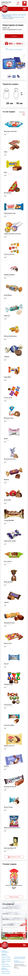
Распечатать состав (15, 857)
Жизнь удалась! (8, 582)
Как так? (6, 664)
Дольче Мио (7, 500)
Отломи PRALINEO (9, 520)
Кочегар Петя (8, 704)
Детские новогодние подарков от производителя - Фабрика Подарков (14, 15)
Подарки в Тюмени (6, 957)
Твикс (5, 152)
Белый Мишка (8, 295)
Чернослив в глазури (10, 541)
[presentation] (21, 864)
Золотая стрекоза (9, 254)
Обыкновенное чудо (10, 213)
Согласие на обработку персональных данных (19, 957)
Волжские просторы (10, 459)
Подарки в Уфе (5, 964)
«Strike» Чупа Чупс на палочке (12, 233)
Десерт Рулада (8, 807)
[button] (24, 9)
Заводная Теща (8, 684)
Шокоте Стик (7, 643)
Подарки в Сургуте (5, 959)
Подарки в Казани (5, 973)
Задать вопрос (14, 935)
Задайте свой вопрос (8, 924)
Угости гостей (8, 397)
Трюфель (6, 356)
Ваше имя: (5, 908)
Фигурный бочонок (9, 623)
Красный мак (7, 193)
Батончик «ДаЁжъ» (9, 725)
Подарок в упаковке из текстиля (16, 17)
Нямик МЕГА (7, 377)
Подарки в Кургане (6, 966)
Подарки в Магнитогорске (5, 968)
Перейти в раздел (14, 897)
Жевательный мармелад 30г (12, 827)
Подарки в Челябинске (4, 954)
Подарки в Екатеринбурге (5, 951)
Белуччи (6, 766)
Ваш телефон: (6, 919)
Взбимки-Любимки (9, 274)
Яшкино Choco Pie (9, 745)
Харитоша (7, 315)
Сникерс (6, 602)
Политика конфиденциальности (19, 961)
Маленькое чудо (8, 418)
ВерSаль (6, 479)
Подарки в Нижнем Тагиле (6, 961)
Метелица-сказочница (10, 131)
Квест (5, 172)
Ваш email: (5, 913)
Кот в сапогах (8, 561)
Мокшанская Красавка (10, 336)
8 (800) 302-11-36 (6, 2)
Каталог (5, 17)
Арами (6, 438)
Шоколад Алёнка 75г (10, 848)
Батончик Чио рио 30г (10, 786)
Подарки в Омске (5, 971)
